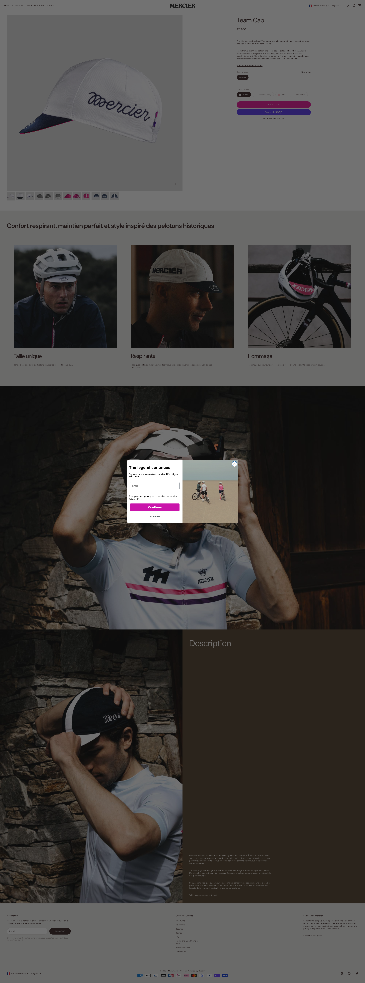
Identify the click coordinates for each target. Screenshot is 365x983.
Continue (155, 507)
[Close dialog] (234, 463)
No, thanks (155, 516)
